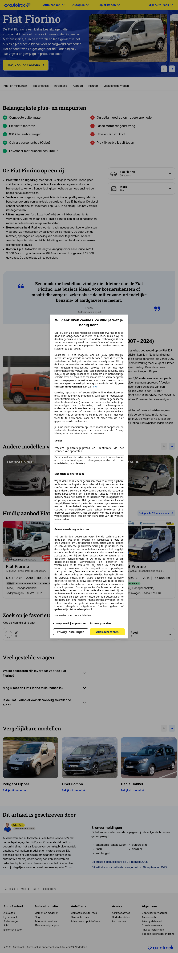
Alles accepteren (107, 632)
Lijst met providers (100, 623)
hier (95, 386)
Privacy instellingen (70, 632)
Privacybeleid (61, 623)
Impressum (79, 623)
